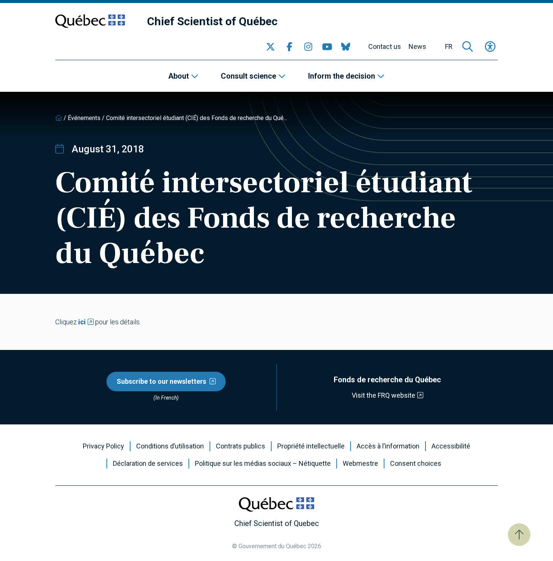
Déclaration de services (148, 464)
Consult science (248, 76)
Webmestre (360, 464)
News (417, 46)
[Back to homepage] (58, 118)
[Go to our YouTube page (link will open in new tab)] (326, 46)
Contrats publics (240, 446)
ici (82, 322)
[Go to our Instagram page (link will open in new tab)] (308, 46)
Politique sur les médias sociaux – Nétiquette (263, 464)
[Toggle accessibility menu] (490, 46)
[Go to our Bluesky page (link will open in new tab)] (345, 46)
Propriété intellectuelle (311, 446)
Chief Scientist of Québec (212, 21)
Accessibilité (450, 446)
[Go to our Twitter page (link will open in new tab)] (270, 46)
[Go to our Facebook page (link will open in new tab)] (289, 46)
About (178, 76)
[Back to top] (519, 534)
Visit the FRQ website (383, 395)
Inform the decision (341, 76)
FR (449, 46)
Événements (84, 118)
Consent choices (415, 464)
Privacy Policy (103, 446)
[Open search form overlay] (467, 46)
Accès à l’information (388, 446)
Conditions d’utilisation (170, 446)
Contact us (384, 46)
